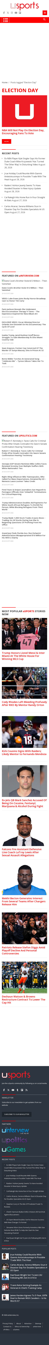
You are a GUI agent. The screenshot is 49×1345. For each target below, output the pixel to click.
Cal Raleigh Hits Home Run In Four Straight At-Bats (25, 1191)
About (18, 1323)
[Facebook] (4, 12)
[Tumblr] (17, 1090)
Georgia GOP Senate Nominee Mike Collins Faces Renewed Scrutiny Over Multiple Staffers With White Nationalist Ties (24, 466)
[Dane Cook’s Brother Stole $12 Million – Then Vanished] (24, 282)
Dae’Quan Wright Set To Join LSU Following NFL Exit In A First (26, 1276)
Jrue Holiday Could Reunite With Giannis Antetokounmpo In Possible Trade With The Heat (25, 176)
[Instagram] (12, 12)
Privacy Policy (8, 1323)
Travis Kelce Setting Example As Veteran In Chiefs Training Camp (26, 1286)
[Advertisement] (24, 53)
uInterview (37, 1326)
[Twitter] (8, 12)
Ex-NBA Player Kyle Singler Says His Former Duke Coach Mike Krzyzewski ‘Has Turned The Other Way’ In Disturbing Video (24, 161)
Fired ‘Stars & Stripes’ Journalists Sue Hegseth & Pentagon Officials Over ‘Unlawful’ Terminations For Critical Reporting (24, 491)
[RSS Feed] (26, 1090)
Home (5, 82)
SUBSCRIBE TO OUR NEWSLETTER (16, 1114)
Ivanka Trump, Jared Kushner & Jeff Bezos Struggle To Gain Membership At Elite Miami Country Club (22, 337)
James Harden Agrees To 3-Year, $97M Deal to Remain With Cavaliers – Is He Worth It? (29, 1298)
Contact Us (7, 1326)
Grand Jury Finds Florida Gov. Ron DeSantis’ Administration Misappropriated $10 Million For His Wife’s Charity (23, 535)
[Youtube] (16, 12)
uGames (16, 1329)
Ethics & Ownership (22, 1326)
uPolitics (6, 1329)
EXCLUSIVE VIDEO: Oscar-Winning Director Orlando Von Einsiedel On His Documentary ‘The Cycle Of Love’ (24, 324)
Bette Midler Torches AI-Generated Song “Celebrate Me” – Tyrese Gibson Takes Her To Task (23, 361)
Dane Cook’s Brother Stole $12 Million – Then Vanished (22, 288)
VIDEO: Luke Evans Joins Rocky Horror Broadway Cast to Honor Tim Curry (24, 299)
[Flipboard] (20, 12)
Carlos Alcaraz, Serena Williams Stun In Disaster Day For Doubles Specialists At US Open (24, 209)
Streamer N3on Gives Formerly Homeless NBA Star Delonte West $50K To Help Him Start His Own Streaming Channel (24, 1230)
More (6, 141)
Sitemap (38, 1323)
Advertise (28, 1323)
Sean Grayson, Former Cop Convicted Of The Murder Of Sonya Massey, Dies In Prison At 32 (23, 349)
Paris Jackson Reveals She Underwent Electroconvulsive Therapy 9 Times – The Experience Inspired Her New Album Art (20, 311)
